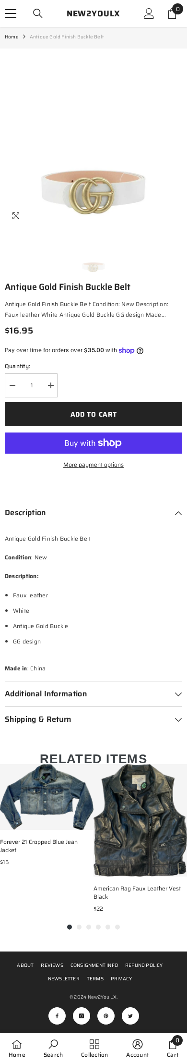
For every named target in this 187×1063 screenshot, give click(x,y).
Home (12, 36)
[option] (93, 137)
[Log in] (149, 13)
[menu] (10, 13)
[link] (53, 1048)
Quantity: (17, 366)
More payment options (93, 464)
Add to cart (93, 414)
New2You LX (102, 997)
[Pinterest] (106, 1016)
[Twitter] (130, 1016)
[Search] (38, 13)
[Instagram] (81, 1016)
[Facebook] (57, 1016)
